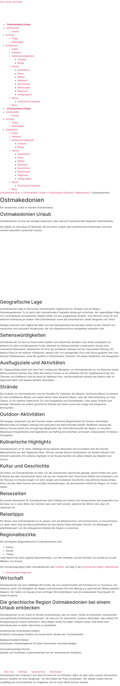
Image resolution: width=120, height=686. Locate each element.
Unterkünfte (12, 27)
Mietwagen (18, 41)
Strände (22, 59)
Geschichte (24, 84)
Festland (16, 52)
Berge (21, 62)
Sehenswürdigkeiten (23, 55)
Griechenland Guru (10, 192)
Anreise (10, 34)
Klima (21, 73)
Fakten (15, 66)
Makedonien (82, 192)
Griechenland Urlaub (34, 192)
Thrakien (59, 566)
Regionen (23, 91)
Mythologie (24, 87)
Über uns (9, 671)
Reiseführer (24, 69)
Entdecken (12, 45)
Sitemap (22, 671)
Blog (14, 105)
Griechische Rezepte (29, 101)
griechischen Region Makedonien (100, 566)
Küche (15, 98)
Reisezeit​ (23, 80)
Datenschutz (38, 671)
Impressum (56, 671)
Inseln (15, 48)
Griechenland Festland (61, 192)
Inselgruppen (25, 94)
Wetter (21, 76)
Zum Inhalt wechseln (11, 1)
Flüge (15, 38)
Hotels (15, 31)
